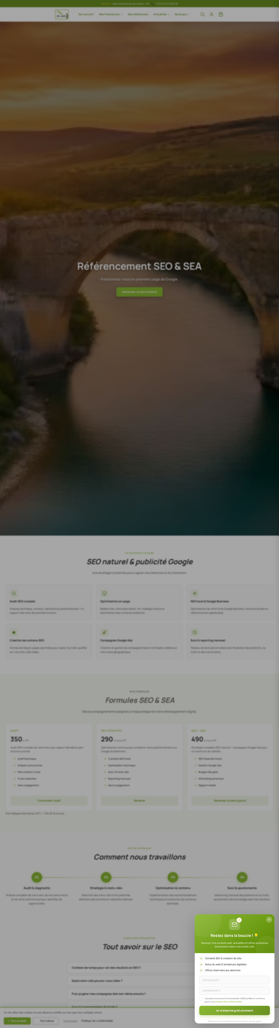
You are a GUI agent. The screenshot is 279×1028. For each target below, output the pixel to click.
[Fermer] (269, 920)
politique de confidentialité (228, 1001)
